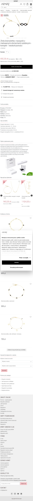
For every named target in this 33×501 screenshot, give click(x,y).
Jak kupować (3, 403)
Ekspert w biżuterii (5, 379)
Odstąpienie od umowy (6, 411)
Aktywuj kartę (3, 422)
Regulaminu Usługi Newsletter (20, 480)
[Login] (21, 4)
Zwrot (1, 405)
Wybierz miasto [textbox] (6, 361)
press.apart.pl (3, 466)
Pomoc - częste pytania (6, 400)
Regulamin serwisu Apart (6, 450)
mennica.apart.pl (4, 463)
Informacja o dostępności (6, 454)
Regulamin (3, 407)
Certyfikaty (2, 409)
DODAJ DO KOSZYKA (16, 66)
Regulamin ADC (4, 433)
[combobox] (7, 52)
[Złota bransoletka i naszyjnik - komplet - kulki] (12, 187)
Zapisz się (23, 483)
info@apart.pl (3, 490)
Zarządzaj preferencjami (16, 267)
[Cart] (27, 4)
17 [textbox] (6, 51)
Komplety (8, 10)
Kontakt (2, 413)
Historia (2, 442)
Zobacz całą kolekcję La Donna (16, 349)
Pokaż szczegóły (23, 257)
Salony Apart (3, 440)
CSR (1, 444)
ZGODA (16, 262)
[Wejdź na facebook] (12, 494)
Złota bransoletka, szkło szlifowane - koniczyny (11, 334)
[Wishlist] (24, 4)
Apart (5, 111)
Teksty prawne (3, 455)
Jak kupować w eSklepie (7, 381)
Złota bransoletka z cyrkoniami (7, 301)
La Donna (7, 113)
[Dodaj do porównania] (1, 97)
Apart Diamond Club (6, 385)
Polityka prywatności (5, 452)
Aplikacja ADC (3, 431)
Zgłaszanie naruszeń (5, 457)
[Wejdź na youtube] (18, 494)
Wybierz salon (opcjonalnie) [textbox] (9, 365)
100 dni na (7, 77)
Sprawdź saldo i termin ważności (8, 420)
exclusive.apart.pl (4, 465)
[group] (12, 195)
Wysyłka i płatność (5, 401)
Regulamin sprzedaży (6, 388)
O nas (1, 438)
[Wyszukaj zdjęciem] (5, 15)
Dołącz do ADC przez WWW (7, 429)
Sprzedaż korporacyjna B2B (7, 448)
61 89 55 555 (15, 71)
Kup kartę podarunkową (6, 418)
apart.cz (2, 468)
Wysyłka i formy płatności (7, 383)
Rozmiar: (2, 52)
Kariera (2, 446)
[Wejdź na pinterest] (21, 494)
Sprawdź (4, 370)
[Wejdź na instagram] (15, 494)
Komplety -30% (15, 10)
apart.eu (2, 470)
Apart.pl (2, 10)
